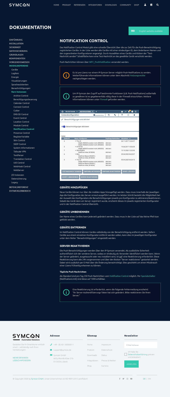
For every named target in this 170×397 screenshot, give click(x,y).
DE (144, 378)
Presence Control (22, 132)
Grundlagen (16, 54)
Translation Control (23, 158)
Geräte (14, 69)
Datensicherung (18, 50)
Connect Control (21, 106)
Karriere (104, 365)
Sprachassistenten (19, 84)
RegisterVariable (21, 136)
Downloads (111, 4)
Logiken (15, 73)
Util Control (19, 162)
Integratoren (95, 4)
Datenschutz (106, 349)
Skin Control (19, 140)
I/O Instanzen (17, 174)
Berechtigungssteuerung (25, 99)
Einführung (16, 39)
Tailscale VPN (20, 151)
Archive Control (21, 95)
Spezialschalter (148, 276)
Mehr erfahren (20, 357)
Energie (15, 77)
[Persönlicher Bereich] (145, 4)
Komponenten (17, 58)
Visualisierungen (19, 80)
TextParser (19, 155)
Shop (136, 4)
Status (104, 355)
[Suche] (157, 4)
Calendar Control (21, 103)
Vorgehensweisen (19, 62)
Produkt (66, 4)
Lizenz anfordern (22, 360)
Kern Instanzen (18, 91)
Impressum (106, 344)
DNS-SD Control (21, 114)
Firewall (103, 99)
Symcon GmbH (37, 378)
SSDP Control (20, 144)
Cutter (17, 110)
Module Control (21, 125)
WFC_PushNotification (100, 62)
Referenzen (79, 4)
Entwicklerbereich (19, 190)
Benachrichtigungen (20, 88)
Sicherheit (15, 47)
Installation (16, 43)
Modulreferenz (18, 65)
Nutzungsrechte (137, 75)
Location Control (21, 121)
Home (56, 4)
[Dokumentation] (151, 4)
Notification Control (24, 129)
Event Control (20, 118)
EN (149, 378)
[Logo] (19, 4)
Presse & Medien (108, 360)
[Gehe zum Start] (164, 382)
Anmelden (131, 364)
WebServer (19, 170)
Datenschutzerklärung (137, 354)
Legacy (14, 182)
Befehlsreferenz (18, 187)
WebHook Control (22, 166)
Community (125, 4)
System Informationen (24, 147)
